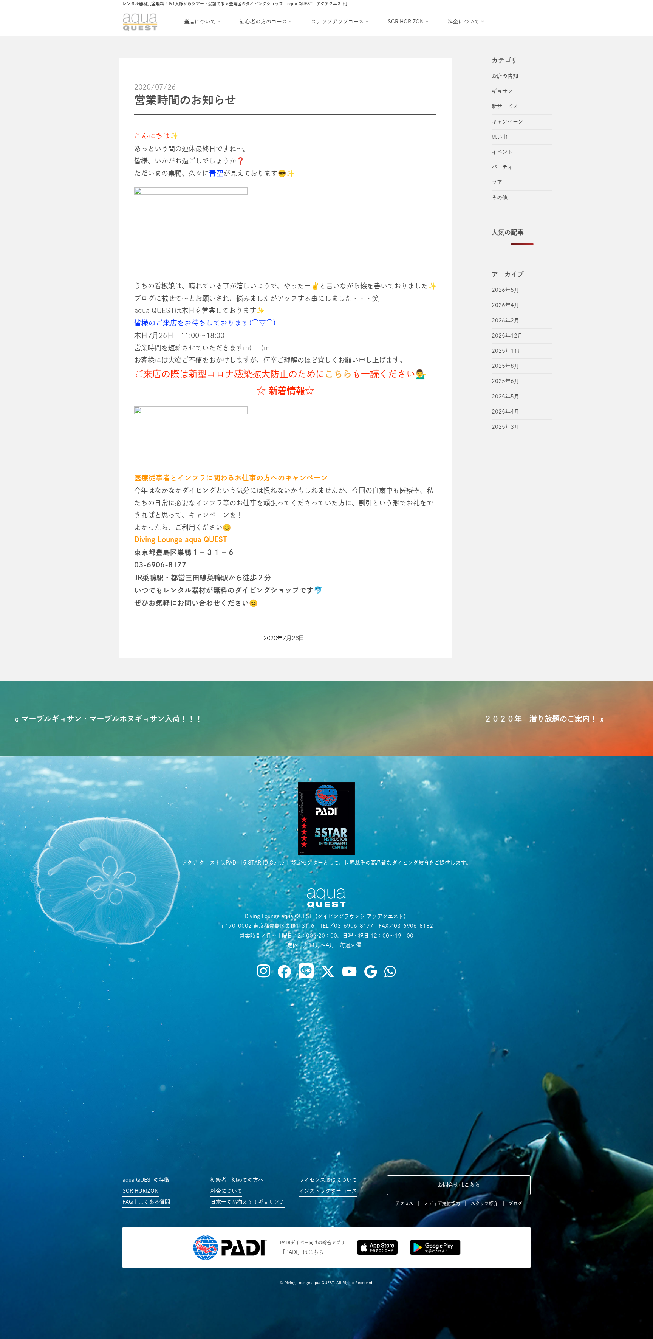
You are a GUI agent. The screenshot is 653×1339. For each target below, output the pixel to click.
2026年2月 (505, 320)
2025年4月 (505, 411)
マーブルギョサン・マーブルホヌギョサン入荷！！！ (112, 718)
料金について (226, 1190)
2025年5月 (505, 396)
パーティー (505, 167)
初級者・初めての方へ (236, 1179)
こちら (338, 373)
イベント (502, 152)
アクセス (404, 1203)
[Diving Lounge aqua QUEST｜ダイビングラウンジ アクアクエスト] (141, 21)
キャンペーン (507, 121)
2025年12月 (507, 335)
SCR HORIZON (140, 1190)
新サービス (505, 106)
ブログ (515, 1203)
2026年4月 (505, 305)
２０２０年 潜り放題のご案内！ (540, 718)
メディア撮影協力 (442, 1203)
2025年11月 (507, 350)
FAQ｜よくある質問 (146, 1201)
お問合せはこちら (459, 1184)
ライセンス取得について (328, 1179)
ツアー (500, 182)
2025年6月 (505, 381)
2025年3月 (505, 426)
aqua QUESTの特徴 (145, 1179)
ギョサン (502, 91)
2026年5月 (505, 290)
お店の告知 (505, 76)
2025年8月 (505, 366)
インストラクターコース (328, 1190)
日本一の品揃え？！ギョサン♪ (247, 1201)
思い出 (500, 136)
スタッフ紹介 (484, 1203)
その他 (500, 197)
